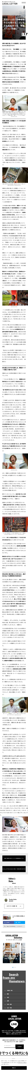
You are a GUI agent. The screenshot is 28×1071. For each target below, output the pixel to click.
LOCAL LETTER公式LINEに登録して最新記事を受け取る (14, 869)
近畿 (8, 1001)
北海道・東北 (10, 990)
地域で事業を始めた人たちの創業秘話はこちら (14, 858)
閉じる (14, 1068)
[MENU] (23, 3)
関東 (8, 994)
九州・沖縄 (9, 1008)
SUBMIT (20, 1046)
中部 (8, 997)
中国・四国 (9, 1004)
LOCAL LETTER (10, 3)
